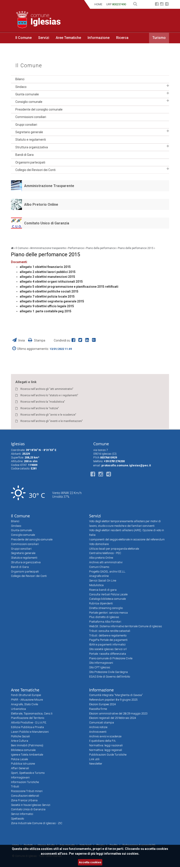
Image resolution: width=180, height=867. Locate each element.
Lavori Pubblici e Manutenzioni (30, 731)
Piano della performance (101, 248)
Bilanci (19, 79)
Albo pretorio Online (101, 557)
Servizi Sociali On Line (102, 580)
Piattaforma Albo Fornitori (105, 621)
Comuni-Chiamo (99, 567)
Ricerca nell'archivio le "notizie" (39, 408)
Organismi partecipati (30, 162)
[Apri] (168, 85)
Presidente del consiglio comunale (39, 109)
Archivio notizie (98, 727)
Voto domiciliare (99, 544)
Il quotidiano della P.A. (102, 740)
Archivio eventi (97, 731)
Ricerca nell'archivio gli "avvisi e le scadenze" (48, 414)
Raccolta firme (98, 709)
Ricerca (122, 38)
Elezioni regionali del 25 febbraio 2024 (112, 718)
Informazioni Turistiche (25, 782)
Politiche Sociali (20, 736)
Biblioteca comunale (23, 750)
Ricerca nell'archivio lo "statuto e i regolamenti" (49, 395)
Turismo (159, 38)
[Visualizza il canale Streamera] (167, 4)
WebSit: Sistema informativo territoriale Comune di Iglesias (125, 626)
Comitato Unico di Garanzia (46, 223)
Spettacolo (17, 818)
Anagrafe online (99, 576)
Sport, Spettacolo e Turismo (28, 772)
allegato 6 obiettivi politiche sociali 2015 (49, 291)
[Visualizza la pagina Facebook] (156, 4)
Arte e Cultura (19, 740)
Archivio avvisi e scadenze (105, 736)
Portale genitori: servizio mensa (108, 612)
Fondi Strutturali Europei (26, 695)
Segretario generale (29, 132)
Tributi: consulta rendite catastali (109, 631)
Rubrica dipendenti (101, 603)
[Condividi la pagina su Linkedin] (88, 340)
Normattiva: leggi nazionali (106, 745)
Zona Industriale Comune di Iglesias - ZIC (36, 823)
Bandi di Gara (24, 154)
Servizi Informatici (22, 814)
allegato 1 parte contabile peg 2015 (45, 311)
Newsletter (95, 763)
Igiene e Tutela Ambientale (27, 754)
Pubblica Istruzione (23, 763)
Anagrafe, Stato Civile (24, 704)
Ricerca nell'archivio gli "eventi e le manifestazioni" (51, 421)
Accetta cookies (90, 862)
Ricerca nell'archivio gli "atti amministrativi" (46, 389)
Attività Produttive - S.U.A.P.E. (29, 722)
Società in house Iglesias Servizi (30, 805)
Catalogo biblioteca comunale (107, 598)
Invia (21, 340)
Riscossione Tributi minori (27, 791)
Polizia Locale (19, 759)
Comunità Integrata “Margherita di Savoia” (116, 695)
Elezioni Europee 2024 (102, 704)
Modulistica (96, 585)
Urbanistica (18, 709)
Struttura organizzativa (31, 147)
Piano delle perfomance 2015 (135, 248)
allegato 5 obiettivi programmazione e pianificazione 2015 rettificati (69, 286)
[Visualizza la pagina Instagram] (162, 4)
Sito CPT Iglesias (99, 667)
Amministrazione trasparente (48, 248)
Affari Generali (20, 768)
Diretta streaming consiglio (106, 608)
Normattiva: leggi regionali (105, 750)
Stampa (39, 340)
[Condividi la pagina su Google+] (94, 340)
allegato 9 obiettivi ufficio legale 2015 (47, 306)
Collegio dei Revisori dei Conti (35, 170)
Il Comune (23, 38)
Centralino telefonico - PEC (105, 553)
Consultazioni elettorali (25, 795)
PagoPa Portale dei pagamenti (108, 640)
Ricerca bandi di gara (103, 589)
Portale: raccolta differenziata (107, 653)
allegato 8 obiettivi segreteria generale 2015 (52, 301)
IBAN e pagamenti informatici (107, 644)
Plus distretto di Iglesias (104, 617)
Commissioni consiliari (30, 117)
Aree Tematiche (68, 38)
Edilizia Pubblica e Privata (27, 727)
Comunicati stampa (101, 722)
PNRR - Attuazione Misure (27, 699)
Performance (76, 248)
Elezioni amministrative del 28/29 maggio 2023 (118, 713)
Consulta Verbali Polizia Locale (108, 594)
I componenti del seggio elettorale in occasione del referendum (127, 539)
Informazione (99, 38)
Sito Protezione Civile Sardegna (108, 672)
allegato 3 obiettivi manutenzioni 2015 (47, 276)
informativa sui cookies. (121, 853)
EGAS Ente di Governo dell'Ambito (109, 676)
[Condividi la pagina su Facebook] (74, 340)
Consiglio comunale (28, 102)
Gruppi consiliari (26, 124)
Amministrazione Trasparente (49, 186)
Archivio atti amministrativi (105, 562)
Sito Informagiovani (101, 662)
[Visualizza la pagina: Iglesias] (12, 248)
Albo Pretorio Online (41, 204)
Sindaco (21, 87)
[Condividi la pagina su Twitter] (81, 340)
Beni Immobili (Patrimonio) (27, 745)
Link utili (94, 759)
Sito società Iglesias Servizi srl (108, 649)
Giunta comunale (27, 94)
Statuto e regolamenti (30, 139)
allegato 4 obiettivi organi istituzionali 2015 (51, 281)
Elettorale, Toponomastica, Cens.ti (31, 713)
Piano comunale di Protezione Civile (110, 658)
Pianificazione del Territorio (27, 718)
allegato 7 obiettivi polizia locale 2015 (47, 296)
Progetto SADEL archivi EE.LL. (107, 571)
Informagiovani (20, 777)
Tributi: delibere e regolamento (107, 635)
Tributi (15, 786)
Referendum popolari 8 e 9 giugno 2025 (113, 699)
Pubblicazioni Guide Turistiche (107, 754)
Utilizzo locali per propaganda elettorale (114, 548)
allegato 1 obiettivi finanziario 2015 (45, 267)
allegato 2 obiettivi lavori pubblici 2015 (48, 272)
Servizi (43, 38)
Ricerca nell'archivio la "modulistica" (42, 401)
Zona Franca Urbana (24, 800)
